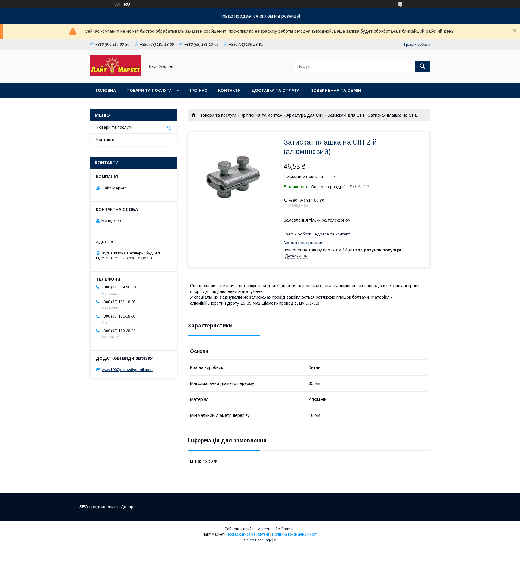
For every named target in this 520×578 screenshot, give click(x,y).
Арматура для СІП (304, 115)
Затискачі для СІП (346, 115)
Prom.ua (288, 529)
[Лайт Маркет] (115, 74)
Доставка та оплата (275, 90)
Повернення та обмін (335, 90)
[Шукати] (422, 66)
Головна (106, 90)
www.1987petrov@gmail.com (127, 369)
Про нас (197, 90)
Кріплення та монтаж (261, 115)
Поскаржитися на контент (247, 534)
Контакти (229, 90)
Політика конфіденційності (295, 534)
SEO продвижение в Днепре (107, 506)
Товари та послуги (149, 90)
